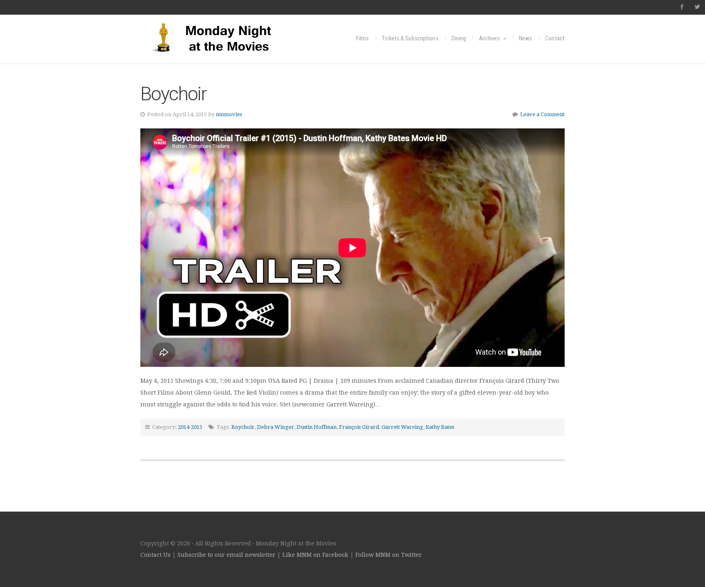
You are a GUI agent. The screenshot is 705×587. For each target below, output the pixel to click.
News (525, 38)
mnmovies (229, 114)
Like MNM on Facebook (315, 555)
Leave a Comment (542, 114)
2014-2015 (190, 427)
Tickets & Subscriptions (410, 38)
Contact (555, 38)
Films (362, 38)
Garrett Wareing (402, 427)
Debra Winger (275, 427)
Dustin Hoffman (317, 427)
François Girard (359, 427)
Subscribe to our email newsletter (226, 555)
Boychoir (173, 94)
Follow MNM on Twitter (388, 555)
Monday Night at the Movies (219, 37)
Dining (459, 38)
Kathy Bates (440, 427)
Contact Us (155, 555)
